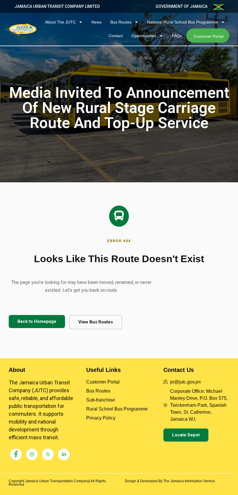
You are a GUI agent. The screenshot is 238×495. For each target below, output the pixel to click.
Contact (116, 35)
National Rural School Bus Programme (182, 22)
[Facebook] (16, 454)
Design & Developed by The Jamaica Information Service (170, 481)
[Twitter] (48, 454)
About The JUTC (60, 22)
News (96, 22)
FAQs (177, 35)
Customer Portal (208, 36)
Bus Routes (120, 22)
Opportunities (143, 35)
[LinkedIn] (64, 454)
